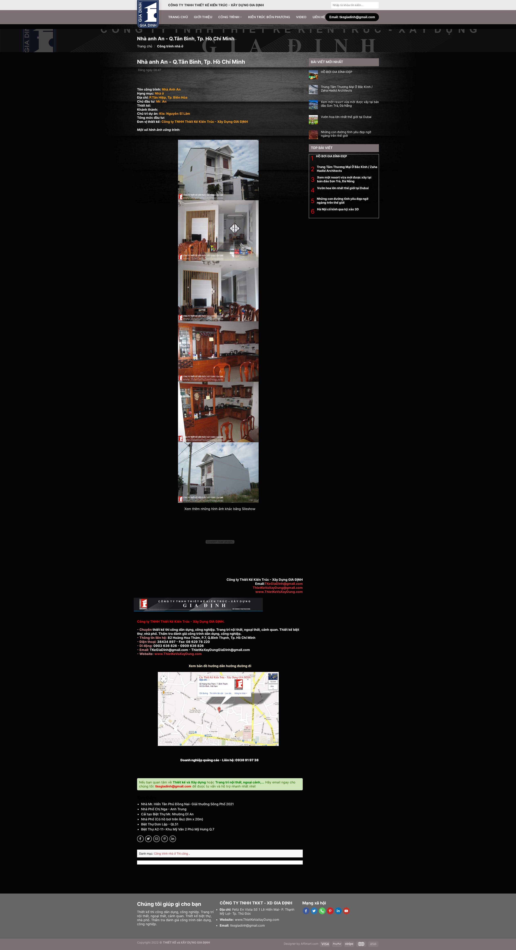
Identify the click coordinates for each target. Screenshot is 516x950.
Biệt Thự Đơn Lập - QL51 (159, 824)
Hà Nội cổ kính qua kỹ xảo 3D (338, 209)
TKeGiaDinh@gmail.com (283, 584)
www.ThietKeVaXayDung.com (279, 592)
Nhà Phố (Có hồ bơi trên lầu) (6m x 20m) (172, 819)
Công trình (228, 17)
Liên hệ (319, 17)
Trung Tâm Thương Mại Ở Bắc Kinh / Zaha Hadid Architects (346, 88)
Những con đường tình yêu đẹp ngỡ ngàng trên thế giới (346, 134)
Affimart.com (309, 943)
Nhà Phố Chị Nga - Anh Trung (163, 809)
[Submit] (375, 5)
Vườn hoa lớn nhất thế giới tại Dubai (346, 117)
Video (301, 17)
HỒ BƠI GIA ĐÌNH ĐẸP (336, 72)
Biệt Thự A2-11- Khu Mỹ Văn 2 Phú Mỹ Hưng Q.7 (177, 829)
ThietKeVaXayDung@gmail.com (278, 588)
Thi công (183, 853)
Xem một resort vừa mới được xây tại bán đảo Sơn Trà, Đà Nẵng (350, 103)
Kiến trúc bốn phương (269, 17)
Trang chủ (178, 17)
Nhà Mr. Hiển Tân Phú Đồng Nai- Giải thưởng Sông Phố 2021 (187, 804)
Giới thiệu (203, 17)
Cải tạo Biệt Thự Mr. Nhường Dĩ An (167, 814)
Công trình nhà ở (165, 853)
